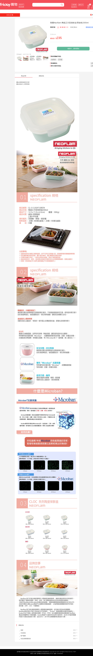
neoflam (53, 59)
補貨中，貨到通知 (73, 48)
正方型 (60, 59)
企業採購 (74, 4)
